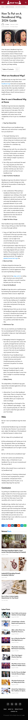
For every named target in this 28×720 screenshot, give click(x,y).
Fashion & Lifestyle (10, 7)
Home (3, 7)
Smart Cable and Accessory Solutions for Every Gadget (19, 613)
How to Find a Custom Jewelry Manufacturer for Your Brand (10, 597)
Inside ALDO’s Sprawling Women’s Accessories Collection (11, 574)
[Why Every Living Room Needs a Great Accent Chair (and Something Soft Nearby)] (14, 541)
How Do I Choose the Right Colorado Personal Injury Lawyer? (19, 673)
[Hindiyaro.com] (14, 2)
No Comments (6, 26)
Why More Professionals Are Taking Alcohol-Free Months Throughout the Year (18, 683)
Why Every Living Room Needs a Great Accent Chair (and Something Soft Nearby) (14, 551)
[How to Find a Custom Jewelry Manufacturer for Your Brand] (14, 587)
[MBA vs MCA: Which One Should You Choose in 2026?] (6, 632)
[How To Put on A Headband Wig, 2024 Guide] (14, 38)
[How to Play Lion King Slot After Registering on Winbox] (6, 640)
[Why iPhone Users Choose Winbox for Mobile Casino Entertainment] (6, 666)
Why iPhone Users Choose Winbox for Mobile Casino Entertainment (18, 665)
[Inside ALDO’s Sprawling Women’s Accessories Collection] (14, 564)
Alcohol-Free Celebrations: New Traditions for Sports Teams (18, 690)
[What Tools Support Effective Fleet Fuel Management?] (6, 657)
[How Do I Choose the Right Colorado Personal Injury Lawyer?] (6, 674)
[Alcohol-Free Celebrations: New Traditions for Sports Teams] (6, 691)
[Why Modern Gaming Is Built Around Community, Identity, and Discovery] (6, 649)
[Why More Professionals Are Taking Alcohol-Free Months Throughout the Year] (6, 682)
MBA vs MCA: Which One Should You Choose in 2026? (18, 631)
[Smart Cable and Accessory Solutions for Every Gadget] (6, 615)
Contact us (14, 711)
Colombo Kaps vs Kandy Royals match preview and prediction (19, 623)
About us (10, 709)
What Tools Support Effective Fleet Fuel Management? (17, 656)
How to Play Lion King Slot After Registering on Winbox (18, 639)
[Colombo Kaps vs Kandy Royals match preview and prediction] (6, 623)
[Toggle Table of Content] (16, 69)
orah (23, 715)
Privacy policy (19, 709)
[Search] (25, 2)
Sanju (7, 24)
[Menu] (3, 2)
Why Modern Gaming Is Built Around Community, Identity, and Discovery (18, 648)
